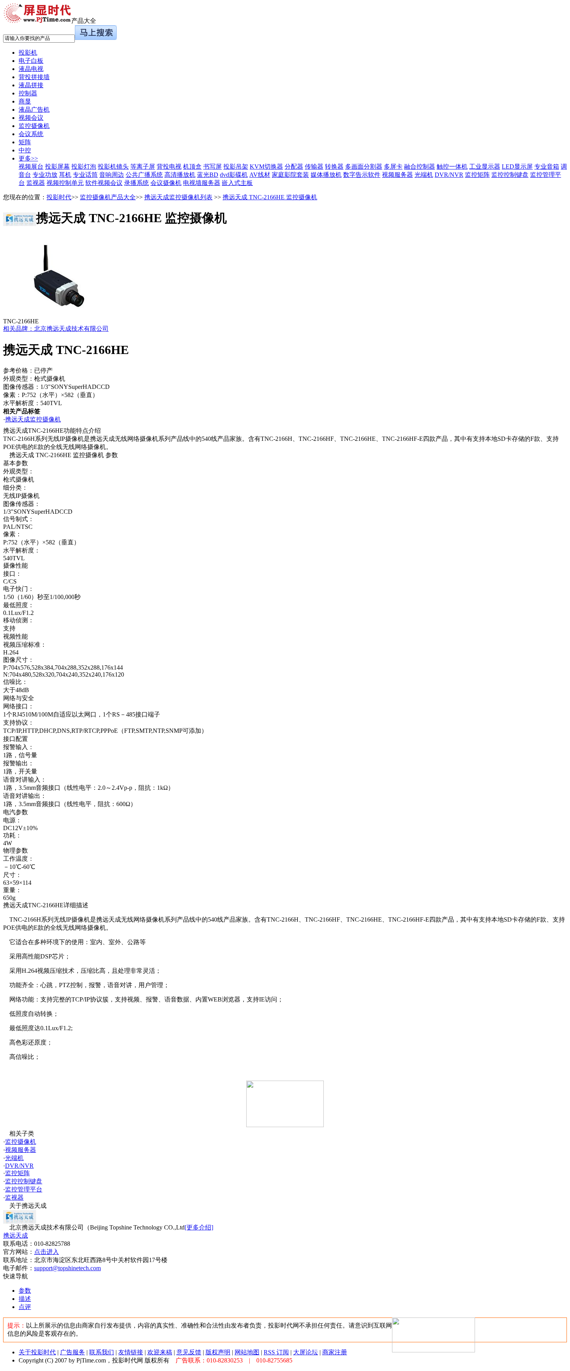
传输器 (314, 166)
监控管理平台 (23, 1189)
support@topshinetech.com (67, 1268)
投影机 (28, 52)
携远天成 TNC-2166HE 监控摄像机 (270, 197)
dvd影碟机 (234, 174)
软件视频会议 (104, 183)
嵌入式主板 (237, 183)
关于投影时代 (37, 1352)
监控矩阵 (477, 174)
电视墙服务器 (201, 183)
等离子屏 (142, 166)
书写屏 (212, 166)
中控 (25, 150)
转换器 (334, 166)
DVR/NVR (449, 174)
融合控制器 (419, 166)
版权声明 (218, 1352)
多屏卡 (393, 166)
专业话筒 (85, 174)
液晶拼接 (31, 85)
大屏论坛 (305, 1352)
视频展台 (31, 166)
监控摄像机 (34, 126)
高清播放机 (179, 174)
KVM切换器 (266, 166)
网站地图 (247, 1352)
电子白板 (31, 60)
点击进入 (46, 1251)
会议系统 (31, 134)
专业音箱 (546, 166)
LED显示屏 (517, 166)
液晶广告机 (34, 109)
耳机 (65, 174)
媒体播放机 (326, 174)
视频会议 (31, 117)
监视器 (35, 183)
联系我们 (101, 1352)
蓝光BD (207, 174)
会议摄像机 (165, 183)
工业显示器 (484, 166)
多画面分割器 (363, 166)
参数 (25, 1290)
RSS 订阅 (276, 1352)
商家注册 (334, 1352)
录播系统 (136, 183)
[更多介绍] (199, 1227)
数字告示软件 (361, 174)
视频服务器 (397, 174)
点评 (25, 1307)
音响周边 (111, 174)
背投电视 (169, 166)
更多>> (28, 158)
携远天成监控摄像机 (33, 419)
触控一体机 (452, 166)
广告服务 (72, 1352)
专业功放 (45, 174)
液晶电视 (31, 69)
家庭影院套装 (290, 174)
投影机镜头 (113, 166)
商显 (25, 101)
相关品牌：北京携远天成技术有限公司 (56, 328)
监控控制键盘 (510, 174)
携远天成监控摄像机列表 (178, 197)
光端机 (424, 174)
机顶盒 (192, 166)
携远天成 (15, 1235)
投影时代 (59, 197)
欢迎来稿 (159, 1352)
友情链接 (130, 1352)
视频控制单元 (65, 183)
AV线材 (259, 174)
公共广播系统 (144, 174)
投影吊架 (235, 166)
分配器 (294, 166)
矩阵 (25, 142)
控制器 (28, 93)
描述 (25, 1298)
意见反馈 (188, 1352)
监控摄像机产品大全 (108, 197)
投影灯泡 (83, 166)
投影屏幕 (57, 166)
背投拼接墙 (34, 77)
